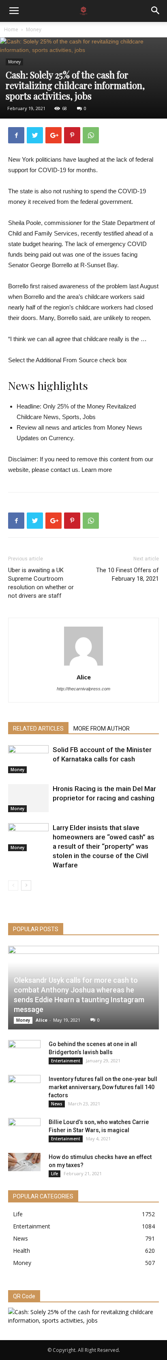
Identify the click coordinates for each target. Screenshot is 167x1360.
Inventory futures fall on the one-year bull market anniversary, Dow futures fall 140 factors (103, 1087)
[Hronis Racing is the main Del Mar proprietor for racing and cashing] (28, 798)
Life (54, 1173)
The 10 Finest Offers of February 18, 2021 (127, 574)
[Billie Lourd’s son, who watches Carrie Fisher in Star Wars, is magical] (24, 1130)
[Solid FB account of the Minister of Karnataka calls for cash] (28, 759)
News (56, 1104)
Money (33, 29)
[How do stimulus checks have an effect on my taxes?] (24, 1162)
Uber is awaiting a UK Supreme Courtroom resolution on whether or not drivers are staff (41, 582)
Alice (84, 677)
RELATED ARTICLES (38, 728)
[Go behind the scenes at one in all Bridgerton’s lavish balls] (24, 1052)
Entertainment (65, 1061)
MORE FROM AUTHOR (101, 728)
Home (11, 29)
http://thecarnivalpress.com (83, 688)
